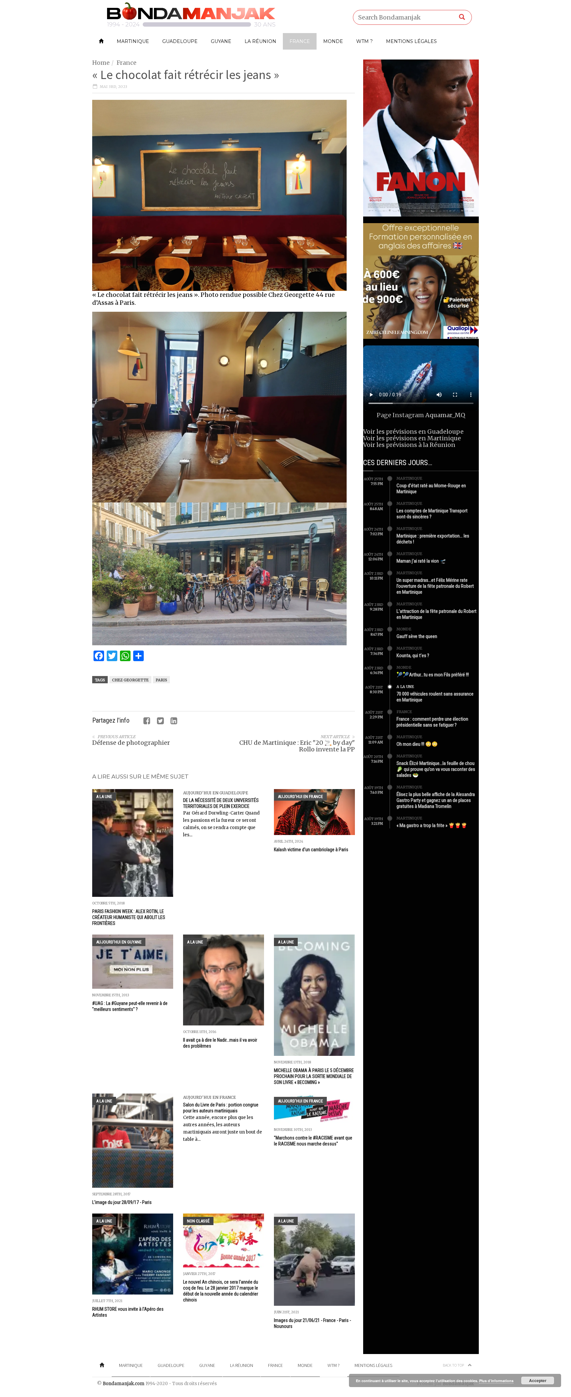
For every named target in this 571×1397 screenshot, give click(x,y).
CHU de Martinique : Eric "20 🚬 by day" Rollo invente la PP (297, 746)
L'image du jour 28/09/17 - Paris (122, 1202)
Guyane (221, 41)
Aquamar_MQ (445, 415)
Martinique (133, 41)
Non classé (198, 1220)
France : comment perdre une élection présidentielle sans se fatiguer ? (432, 722)
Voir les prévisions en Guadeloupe (413, 431)
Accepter (538, 1380)
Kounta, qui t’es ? (413, 656)
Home (101, 62)
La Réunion (260, 41)
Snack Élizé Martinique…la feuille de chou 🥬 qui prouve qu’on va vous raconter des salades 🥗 (436, 769)
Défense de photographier (131, 742)
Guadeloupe (180, 41)
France (299, 41)
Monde (333, 41)
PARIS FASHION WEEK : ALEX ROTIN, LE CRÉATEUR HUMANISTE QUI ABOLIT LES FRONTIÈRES (128, 917)
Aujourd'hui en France (300, 796)
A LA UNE (104, 796)
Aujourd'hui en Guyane (118, 941)
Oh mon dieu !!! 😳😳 (417, 744)
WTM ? (364, 41)
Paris (161, 680)
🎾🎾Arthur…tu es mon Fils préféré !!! (433, 675)
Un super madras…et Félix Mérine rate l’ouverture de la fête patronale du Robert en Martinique (435, 586)
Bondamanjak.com (123, 1383)
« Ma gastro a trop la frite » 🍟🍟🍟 (432, 825)
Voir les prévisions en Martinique (412, 438)
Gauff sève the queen (417, 636)
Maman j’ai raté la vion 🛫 (421, 561)
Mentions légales (411, 41)
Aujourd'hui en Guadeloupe (215, 792)
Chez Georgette (130, 680)
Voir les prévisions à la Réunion (409, 445)
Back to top (454, 1365)
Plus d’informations (496, 1380)
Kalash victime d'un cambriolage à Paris (311, 849)
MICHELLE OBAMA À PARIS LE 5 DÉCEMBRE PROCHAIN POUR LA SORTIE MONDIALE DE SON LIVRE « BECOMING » (314, 1076)
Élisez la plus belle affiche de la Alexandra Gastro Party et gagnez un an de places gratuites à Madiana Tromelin (436, 800)
